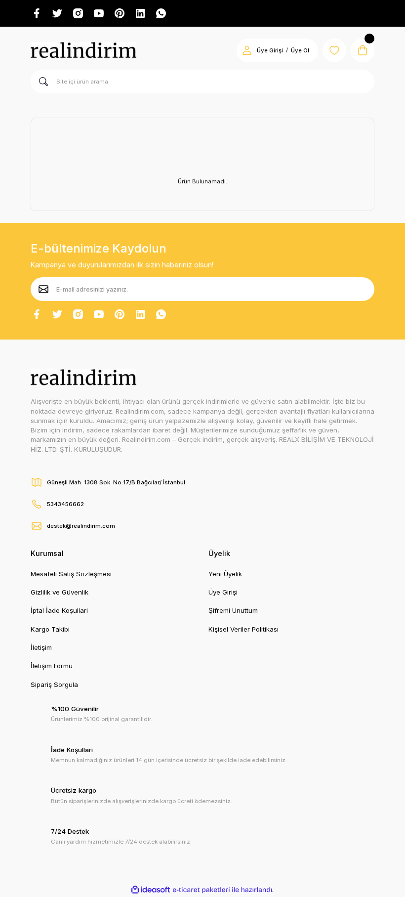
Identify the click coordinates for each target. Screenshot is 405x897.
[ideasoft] (150, 890)
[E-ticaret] (201, 890)
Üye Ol (300, 50)
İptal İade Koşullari (59, 610)
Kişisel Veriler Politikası (243, 629)
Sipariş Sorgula (54, 684)
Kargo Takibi (50, 629)
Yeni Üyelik (225, 574)
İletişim (41, 647)
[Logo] (83, 50)
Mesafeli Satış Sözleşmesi (71, 574)
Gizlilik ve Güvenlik (59, 592)
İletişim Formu (52, 666)
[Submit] (43, 289)
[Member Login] (247, 50)
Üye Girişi (270, 50)
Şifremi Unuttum (233, 610)
